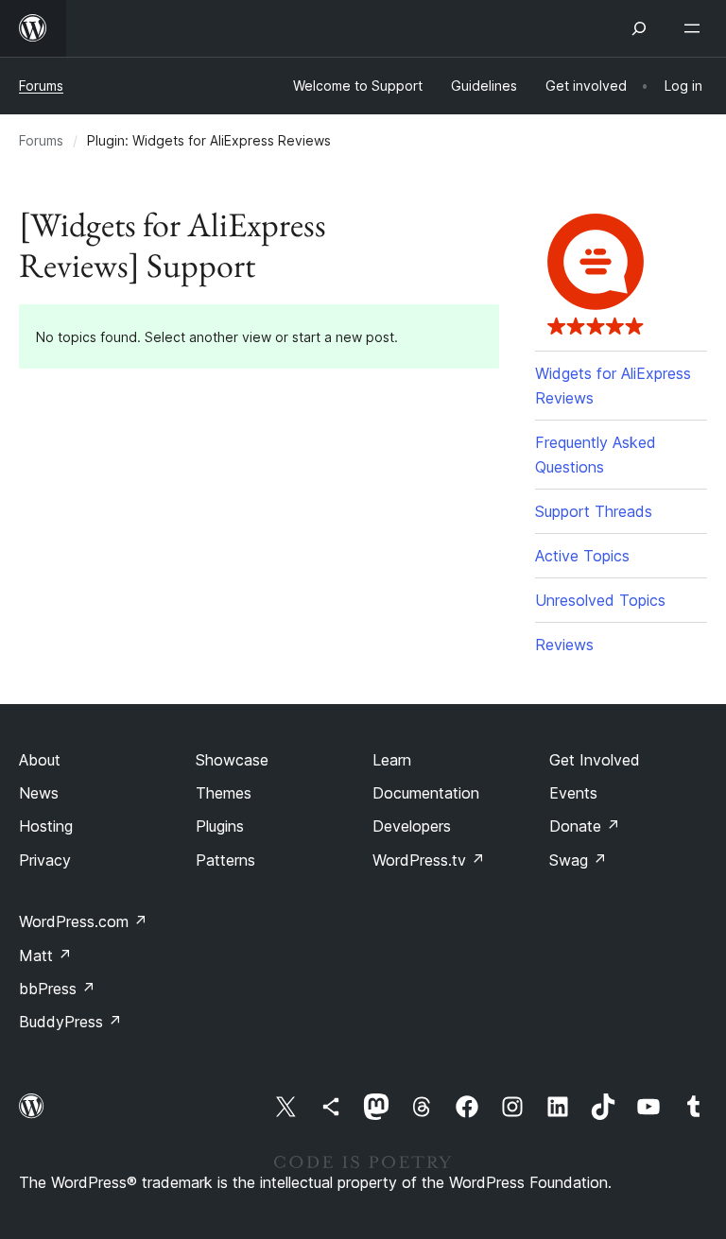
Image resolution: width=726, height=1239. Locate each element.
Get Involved (594, 759)
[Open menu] (696, 28)
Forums (41, 85)
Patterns (225, 860)
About (39, 759)
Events (573, 792)
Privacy (45, 860)
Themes (223, 792)
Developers (411, 826)
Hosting (46, 826)
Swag (578, 860)
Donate (584, 826)
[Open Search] (639, 28)
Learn (391, 759)
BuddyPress (70, 1021)
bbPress (57, 988)
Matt (45, 955)
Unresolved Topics (600, 600)
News (39, 792)
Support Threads (593, 511)
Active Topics (582, 555)
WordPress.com (83, 921)
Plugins (220, 826)
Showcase (232, 759)
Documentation (425, 792)
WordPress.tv (428, 860)
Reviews (564, 644)
